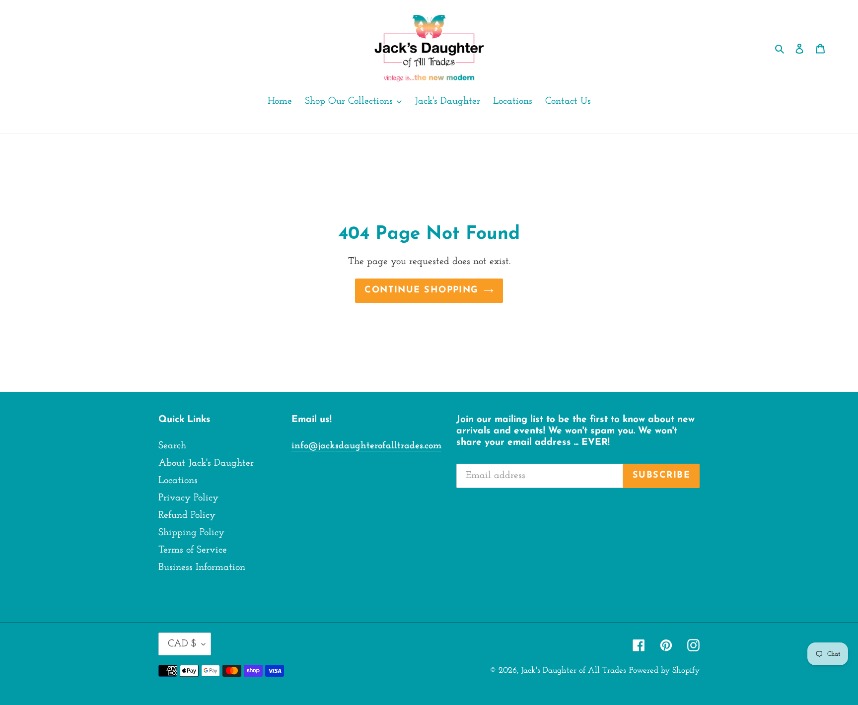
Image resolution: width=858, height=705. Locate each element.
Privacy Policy (188, 498)
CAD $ (182, 644)
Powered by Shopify (664, 670)
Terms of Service (192, 550)
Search (172, 446)
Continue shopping (421, 290)
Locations (178, 481)
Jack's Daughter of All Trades (573, 670)
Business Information (201, 567)
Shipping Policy (191, 533)
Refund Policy (186, 515)
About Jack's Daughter (206, 463)
